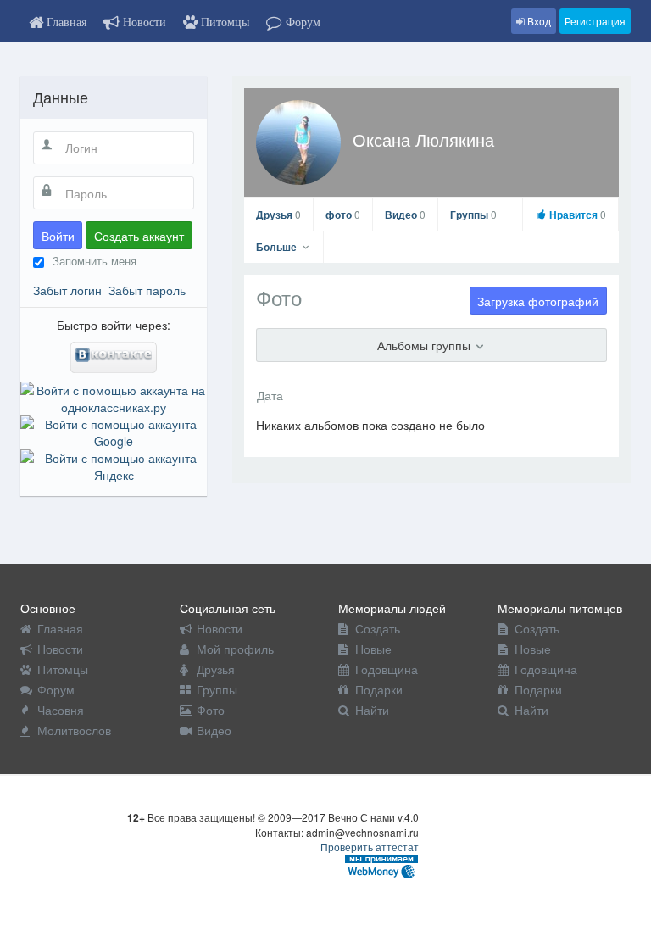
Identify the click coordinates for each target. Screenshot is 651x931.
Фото (211, 709)
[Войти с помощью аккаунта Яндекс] (113, 464)
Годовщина (386, 669)
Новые (373, 648)
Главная (60, 628)
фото (343, 214)
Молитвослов (74, 730)
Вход (538, 21)
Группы (473, 214)
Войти (58, 235)
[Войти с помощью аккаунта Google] (113, 430)
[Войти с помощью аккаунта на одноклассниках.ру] (113, 396)
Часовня (60, 709)
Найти (372, 709)
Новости (60, 648)
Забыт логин (67, 290)
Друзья (278, 214)
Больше (277, 246)
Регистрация (595, 21)
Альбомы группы (425, 345)
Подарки (379, 689)
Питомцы (62, 669)
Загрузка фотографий (537, 301)
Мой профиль (235, 648)
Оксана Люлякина (423, 139)
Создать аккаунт (139, 235)
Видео (405, 214)
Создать (377, 628)
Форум (56, 689)
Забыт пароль (147, 290)
